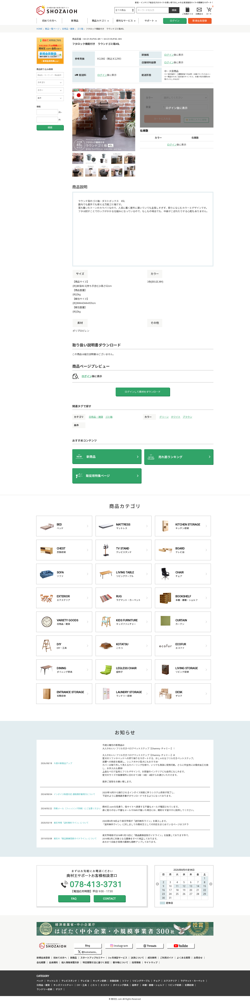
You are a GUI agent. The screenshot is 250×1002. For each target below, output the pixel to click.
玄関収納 (189, 985)
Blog (87, 945)
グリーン (164, 417)
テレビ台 (84, 981)
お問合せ (198, 957)
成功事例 (152, 957)
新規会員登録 (200, 20)
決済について (137, 957)
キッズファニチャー (63, 985)
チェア (156, 981)
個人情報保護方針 (70, 962)
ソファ (125, 981)
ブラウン (187, 417)
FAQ (74, 898)
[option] (103, 119)
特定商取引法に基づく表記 (96, 962)
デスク (59, 989)
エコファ (105, 985)
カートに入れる (162, 118)
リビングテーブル (141, 981)
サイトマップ (150, 962)
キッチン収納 (99, 981)
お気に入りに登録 (197, 120)
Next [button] (210, 884)
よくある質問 (183, 957)
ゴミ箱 (108, 417)
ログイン (174, 20)
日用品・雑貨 (96, 417)
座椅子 (135, 985)
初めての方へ (49, 20)
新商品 (74, 20)
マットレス (52, 981)
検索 (50, 127)
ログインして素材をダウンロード (143, 391)
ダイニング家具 (120, 985)
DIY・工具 (82, 985)
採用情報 (136, 962)
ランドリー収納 (44, 989)
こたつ (93, 985)
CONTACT (109, 898)
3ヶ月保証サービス (117, 957)
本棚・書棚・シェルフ (153, 985)
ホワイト (175, 417)
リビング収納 (174, 985)
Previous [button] (157, 884)
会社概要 (41, 962)
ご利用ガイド (166, 957)
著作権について (120, 962)
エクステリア (170, 981)
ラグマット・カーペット (192, 981)
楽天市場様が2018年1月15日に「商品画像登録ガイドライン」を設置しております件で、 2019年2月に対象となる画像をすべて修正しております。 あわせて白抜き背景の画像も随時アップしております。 (146, 838)
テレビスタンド (69, 981)
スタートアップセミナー (92, 957)
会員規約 (53, 962)
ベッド (40, 981)
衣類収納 (114, 981)
